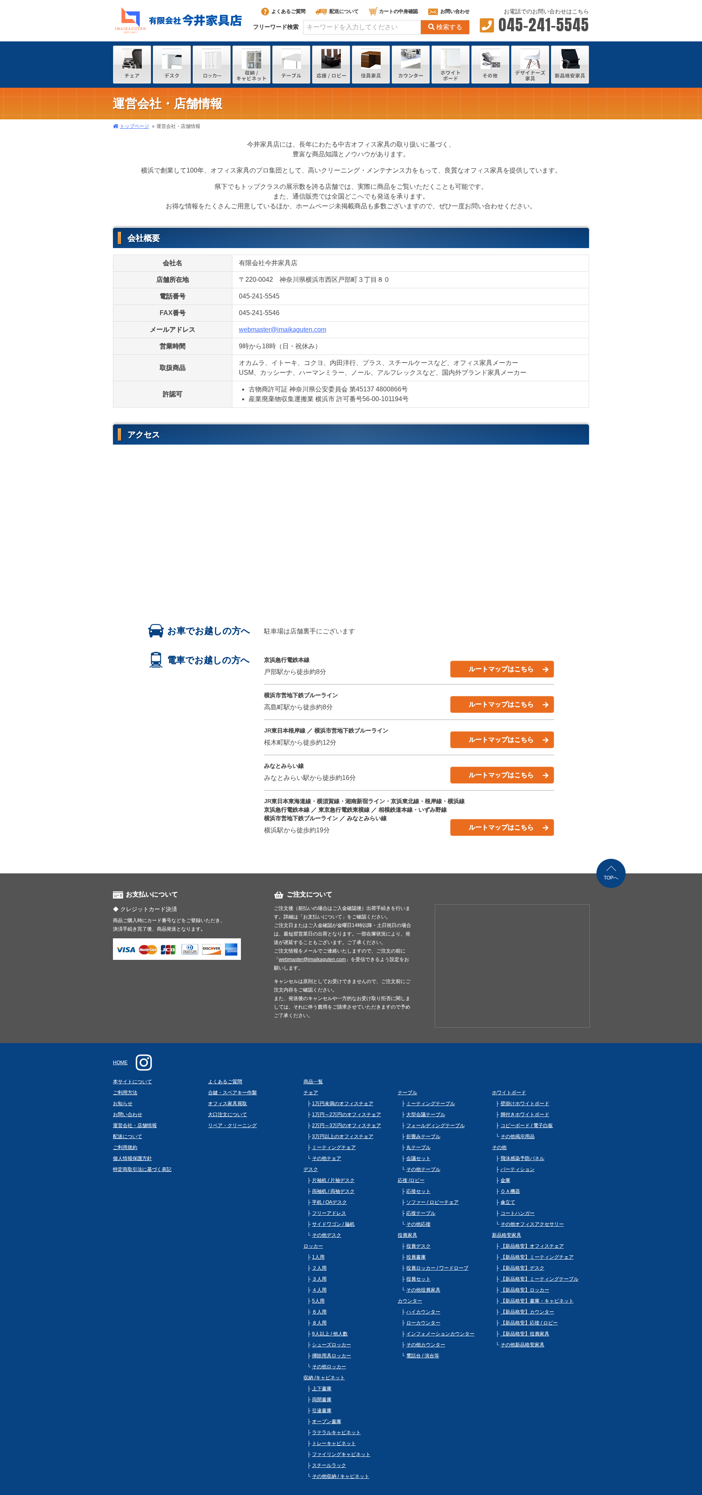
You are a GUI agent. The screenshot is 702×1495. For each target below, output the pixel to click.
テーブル (407, 1092)
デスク (310, 1169)
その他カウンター (425, 1345)
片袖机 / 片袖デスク (333, 1180)
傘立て (507, 1202)
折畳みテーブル (423, 1136)
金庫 (505, 1180)
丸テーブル (418, 1147)
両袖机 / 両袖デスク (333, 1191)
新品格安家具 (506, 1235)
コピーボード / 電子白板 (526, 1125)
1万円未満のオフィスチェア (342, 1103)
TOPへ (611, 878)
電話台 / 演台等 (422, 1356)
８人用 (319, 1323)
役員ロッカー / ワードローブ (437, 1268)
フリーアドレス (329, 1213)
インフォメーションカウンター (440, 1334)
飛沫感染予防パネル (522, 1158)
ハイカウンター (423, 1312)
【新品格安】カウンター (527, 1312)
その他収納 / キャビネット (340, 1476)
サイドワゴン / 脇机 (333, 1224)
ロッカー (313, 1246)
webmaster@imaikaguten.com (282, 329)
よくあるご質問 (288, 11)
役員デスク (418, 1246)
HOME (120, 1062)
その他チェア (326, 1158)
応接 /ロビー (411, 1180)
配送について (344, 11)
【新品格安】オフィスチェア (532, 1246)
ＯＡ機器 (510, 1191)
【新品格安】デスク (522, 1268)
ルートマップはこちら (501, 668)
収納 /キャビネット (324, 1377)
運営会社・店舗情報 (135, 1125)
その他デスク (326, 1235)
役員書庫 (416, 1257)
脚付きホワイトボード (524, 1114)
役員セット (418, 1279)
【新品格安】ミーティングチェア (537, 1257)
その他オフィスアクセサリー (532, 1224)
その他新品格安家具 (522, 1345)
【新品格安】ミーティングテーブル (539, 1279)
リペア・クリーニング (232, 1125)
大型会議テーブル (425, 1114)
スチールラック (329, 1465)
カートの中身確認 (398, 11)
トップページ (134, 126)
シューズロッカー (331, 1345)
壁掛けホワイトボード (524, 1103)
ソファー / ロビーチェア (432, 1202)
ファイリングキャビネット (341, 1454)
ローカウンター (423, 1323)
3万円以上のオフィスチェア (342, 1136)
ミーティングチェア (334, 1147)
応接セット (418, 1191)
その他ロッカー (329, 1367)
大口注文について (227, 1114)
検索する (449, 27)
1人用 (318, 1257)
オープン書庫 (326, 1421)
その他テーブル (423, 1169)
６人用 (319, 1312)
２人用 (319, 1268)
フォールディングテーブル (435, 1125)
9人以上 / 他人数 (330, 1334)
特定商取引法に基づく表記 (142, 1169)
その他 (499, 1147)
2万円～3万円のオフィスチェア (346, 1125)
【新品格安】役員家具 (524, 1334)
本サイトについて (132, 1082)
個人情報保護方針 (132, 1158)
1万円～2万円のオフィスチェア (346, 1114)
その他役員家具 (423, 1290)
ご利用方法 (125, 1092)
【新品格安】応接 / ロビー (529, 1323)
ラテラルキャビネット (336, 1432)
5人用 (318, 1301)
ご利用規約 (125, 1147)
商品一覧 (313, 1082)
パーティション (517, 1169)
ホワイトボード (509, 1092)
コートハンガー (517, 1213)
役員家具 (407, 1235)
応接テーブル (421, 1213)
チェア (310, 1092)
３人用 (319, 1279)
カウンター (410, 1301)
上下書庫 (322, 1388)
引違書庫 (322, 1410)
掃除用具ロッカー (331, 1356)
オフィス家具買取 (227, 1103)
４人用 (319, 1290)
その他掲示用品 (517, 1136)
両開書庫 (322, 1399)
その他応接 (418, 1224)
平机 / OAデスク (329, 1202)
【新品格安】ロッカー (524, 1290)
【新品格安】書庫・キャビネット (537, 1301)
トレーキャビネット (334, 1443)
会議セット (418, 1158)
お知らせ (122, 1103)
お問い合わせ (455, 11)
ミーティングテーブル (430, 1103)
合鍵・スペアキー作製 (232, 1092)
